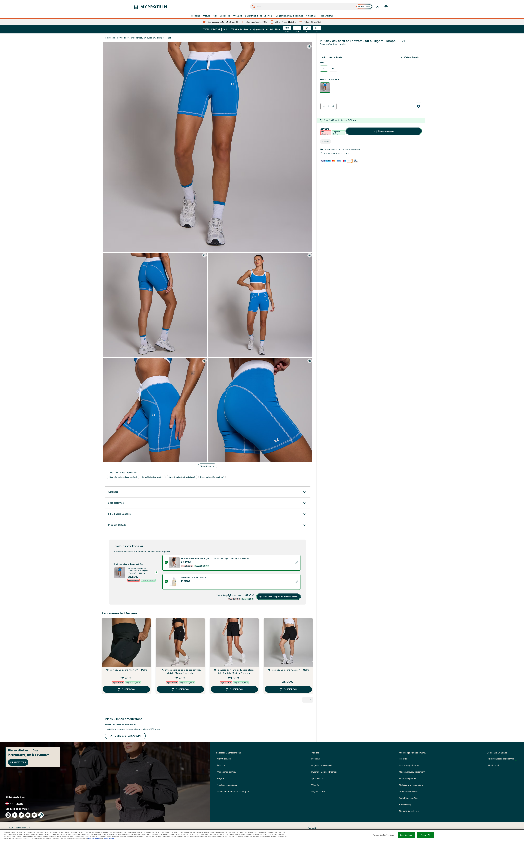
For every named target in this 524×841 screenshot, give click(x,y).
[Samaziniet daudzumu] (324, 106)
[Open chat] (41, 815)
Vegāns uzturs (318, 791)
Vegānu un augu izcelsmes (289, 16)
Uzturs (206, 16)
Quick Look (128, 689)
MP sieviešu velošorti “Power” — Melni (126, 670)
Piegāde (220, 778)
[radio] (324, 69)
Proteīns (195, 16)
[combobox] (311, 6)
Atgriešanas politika (226, 772)
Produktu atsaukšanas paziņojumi (233, 791)
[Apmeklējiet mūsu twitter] (34, 815)
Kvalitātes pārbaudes (409, 765)
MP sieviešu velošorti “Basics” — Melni (288, 670)
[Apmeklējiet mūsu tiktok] (21, 815)
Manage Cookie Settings (383, 835)
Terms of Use (108, 838)
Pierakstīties (18, 762)
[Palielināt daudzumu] (333, 106)
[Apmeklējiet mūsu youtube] (28, 815)
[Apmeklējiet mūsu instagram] (8, 815)
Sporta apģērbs (221, 16)
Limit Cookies (406, 835)
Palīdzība (221, 765)
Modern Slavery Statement (412, 772)
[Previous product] (305, 700)
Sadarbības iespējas (408, 798)
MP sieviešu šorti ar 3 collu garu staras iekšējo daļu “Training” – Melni (234, 671)
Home (108, 38)
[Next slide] (312, 661)
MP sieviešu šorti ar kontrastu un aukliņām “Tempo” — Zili (142, 38)
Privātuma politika (407, 778)
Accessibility (405, 804)
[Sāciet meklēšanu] (253, 6)
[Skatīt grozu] (386, 6)
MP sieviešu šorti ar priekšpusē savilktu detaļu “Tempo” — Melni (180, 671)
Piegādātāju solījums (409, 811)
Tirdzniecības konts (408, 791)
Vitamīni (237, 16)
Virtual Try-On (411, 57)
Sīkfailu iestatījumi (15, 797)
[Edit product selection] (296, 562)
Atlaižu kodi (493, 765)
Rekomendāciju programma (501, 759)
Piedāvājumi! (326, 16)
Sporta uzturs (318, 778)
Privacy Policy (94, 838)
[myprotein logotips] (150, 6)
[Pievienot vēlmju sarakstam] (418, 106)
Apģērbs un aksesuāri (321, 765)
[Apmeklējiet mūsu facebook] (14, 815)
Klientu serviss (224, 759)
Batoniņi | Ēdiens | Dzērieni (258, 16)
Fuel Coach (365, 7)
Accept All (425, 835)
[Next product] (310, 700)
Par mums (404, 759)
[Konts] (378, 6)
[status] (328, 106)
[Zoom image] (309, 46)
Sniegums (311, 16)
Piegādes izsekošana (227, 785)
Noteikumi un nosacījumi (411, 785)
